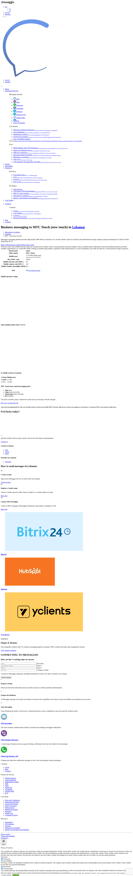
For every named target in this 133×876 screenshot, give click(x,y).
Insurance (8, 811)
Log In (7, 12)
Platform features (10, 778)
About (26, 211)
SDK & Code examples (35, 193)
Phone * (39, 666)
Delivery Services (11, 806)
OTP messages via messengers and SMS (37, 162)
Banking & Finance (11, 809)
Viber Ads (22, 159)
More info (4, 496)
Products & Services (11, 91)
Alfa (6, 450)
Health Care (9, 813)
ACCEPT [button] (15, 875)
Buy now (4, 403)
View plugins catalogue (8, 650)
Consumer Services (11, 815)
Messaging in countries (32, 157)
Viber (18, 102)
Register (7, 14)
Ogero (7, 452)
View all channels (19, 123)
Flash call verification (31, 150)
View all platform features (21, 139)
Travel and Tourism (11, 804)
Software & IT (10, 808)
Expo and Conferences (12, 800)
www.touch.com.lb (34, 270)
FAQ (27, 177)
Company (8, 204)
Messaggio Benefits (32, 218)
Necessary (6, 859)
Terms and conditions (8, 836)
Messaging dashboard (35, 130)
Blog (6, 220)
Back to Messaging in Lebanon (11, 245)
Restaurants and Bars (12, 802)
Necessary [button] (4, 857)
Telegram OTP (21, 115)
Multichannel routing (31, 134)
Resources (8, 168)
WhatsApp (19, 105)
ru (9, 9)
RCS (17, 121)
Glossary (30, 179)
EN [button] (6, 7)
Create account (6, 482)
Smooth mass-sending (37, 137)
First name (40, 663)
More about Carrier (28, 245)
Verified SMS (20, 118)
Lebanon (78, 227)
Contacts (20, 215)
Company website (43, 670)
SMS (17, 99)
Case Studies (9, 200)
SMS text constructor (34, 152)
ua (10, 11)
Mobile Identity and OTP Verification (40, 148)
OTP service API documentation (35, 191)
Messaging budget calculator (37, 155)
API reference (17, 189)
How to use (26, 182)
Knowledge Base (25, 175)
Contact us (4, 442)
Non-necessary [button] (6, 866)
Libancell (8, 462)
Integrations (9, 166)
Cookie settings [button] (6, 875)
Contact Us (4, 838)
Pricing (7, 164)
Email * (39, 668)
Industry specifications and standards (35, 198)
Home (7, 89)
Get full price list (12, 403)
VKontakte (19, 108)
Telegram (19, 111)
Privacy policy (5, 834)
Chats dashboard (31, 132)
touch (7, 454)
